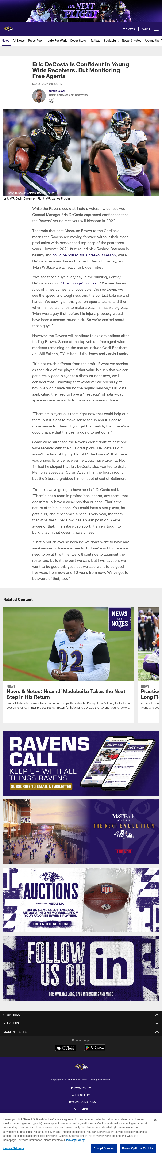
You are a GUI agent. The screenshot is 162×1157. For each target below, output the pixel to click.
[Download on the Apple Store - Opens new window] (66, 1048)
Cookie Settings (13, 1148)
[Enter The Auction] (81, 900)
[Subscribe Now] (81, 763)
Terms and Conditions (81, 1101)
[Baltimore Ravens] (81, 1067)
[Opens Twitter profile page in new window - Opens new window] (51, 100)
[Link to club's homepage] (8, 27)
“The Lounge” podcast (79, 283)
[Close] (155, 1119)
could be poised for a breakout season (84, 255)
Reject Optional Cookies (138, 1148)
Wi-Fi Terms (81, 1108)
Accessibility (81, 1094)
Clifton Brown (57, 90)
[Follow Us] (81, 968)
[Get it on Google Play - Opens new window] (95, 1050)
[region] (81, 1135)
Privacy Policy (81, 1087)
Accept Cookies (104, 1148)
